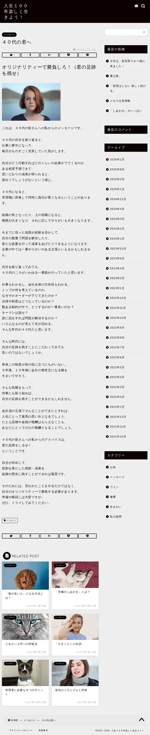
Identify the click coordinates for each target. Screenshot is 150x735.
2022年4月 (117, 377)
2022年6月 (117, 357)
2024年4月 (117, 209)
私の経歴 (116, 516)
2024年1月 (117, 238)
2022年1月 (117, 406)
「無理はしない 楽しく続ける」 (128, 88)
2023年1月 (117, 288)
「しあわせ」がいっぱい (126, 110)
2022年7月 (117, 347)
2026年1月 (117, 159)
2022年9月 (117, 327)
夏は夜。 (116, 76)
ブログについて (119, 2)
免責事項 (43, 730)
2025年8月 (117, 169)
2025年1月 (117, 189)
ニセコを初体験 (120, 100)
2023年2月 (117, 278)
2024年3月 (117, 218)
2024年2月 (117, 228)
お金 (113, 467)
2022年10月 (118, 317)
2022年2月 (117, 396)
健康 (113, 496)
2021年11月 (118, 426)
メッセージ (9, 34)
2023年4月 (117, 268)
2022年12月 (118, 298)
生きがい (116, 506)
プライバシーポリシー (20, 730)
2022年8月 (117, 337)
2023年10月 (118, 248)
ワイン (114, 487)
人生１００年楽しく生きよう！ (16, 11)
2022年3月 (117, 387)
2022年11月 (118, 307)
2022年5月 (117, 367)
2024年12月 (118, 199)
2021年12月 (118, 416)
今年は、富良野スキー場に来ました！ (127, 64)
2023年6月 (117, 258)
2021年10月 (118, 436)
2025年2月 (117, 179)
